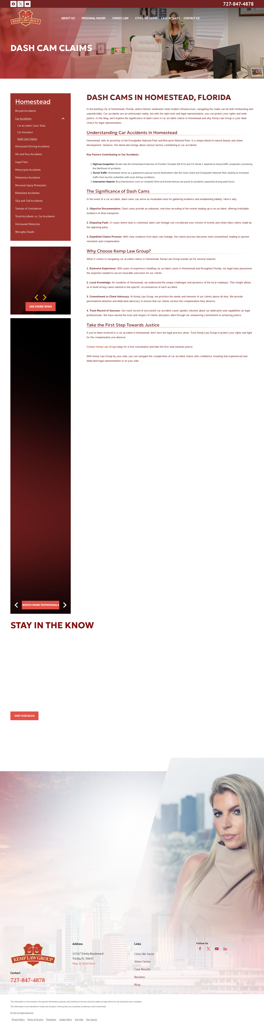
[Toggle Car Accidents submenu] (63, 118)
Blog (137, 985)
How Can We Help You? (25, 878)
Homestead (33, 101)
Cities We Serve (146, 18)
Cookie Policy (65, 1019)
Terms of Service (35, 1019)
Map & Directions (83, 963)
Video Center (142, 962)
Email (72, 846)
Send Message (68, 925)
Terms (81, 911)
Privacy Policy (68, 911)
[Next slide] (44, 297)
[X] (20, 4)
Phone (14, 846)
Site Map (79, 1019)
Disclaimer (51, 1019)
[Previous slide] (36, 297)
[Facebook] (13, 4)
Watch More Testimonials (40, 605)
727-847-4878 (238, 4)
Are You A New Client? (24, 862)
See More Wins (40, 306)
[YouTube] (27, 4)
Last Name (75, 830)
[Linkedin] (225, 948)
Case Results (170, 18)
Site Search (91, 1019)
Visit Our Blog (25, 715)
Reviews (139, 977)
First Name (17, 830)
